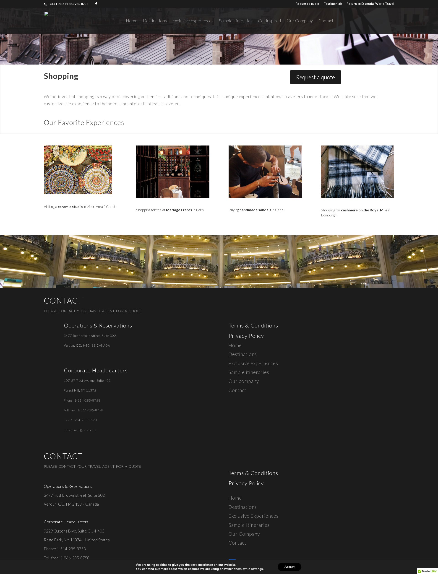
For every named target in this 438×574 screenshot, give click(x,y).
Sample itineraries (249, 372)
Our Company (300, 21)
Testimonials (333, 3)
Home (131, 21)
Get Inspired (269, 21)
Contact (326, 21)
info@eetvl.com (85, 430)
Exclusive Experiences (192, 21)
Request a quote (308, 3)
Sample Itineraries (235, 21)
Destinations (155, 21)
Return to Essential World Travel (370, 3)
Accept (289, 567)
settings (257, 569)
